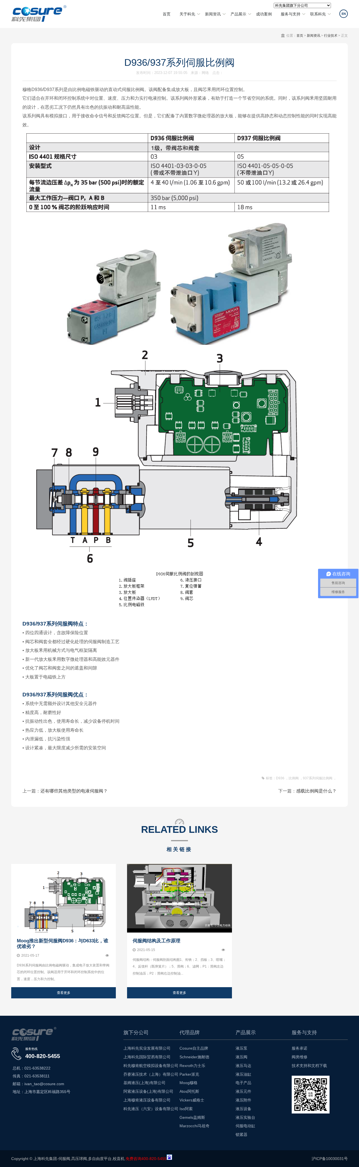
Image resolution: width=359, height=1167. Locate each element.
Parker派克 (189, 1074)
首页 (167, 14)
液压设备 (243, 1108)
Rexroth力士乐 (192, 1065)
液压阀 (241, 1057)
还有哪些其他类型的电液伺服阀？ (74, 791)
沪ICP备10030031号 (330, 1158)
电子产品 (243, 1082)
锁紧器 (241, 1134)
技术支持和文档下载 (309, 1065)
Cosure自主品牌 (194, 1048)
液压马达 (243, 1065)
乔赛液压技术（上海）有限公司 (150, 1074)
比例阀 (294, 778)
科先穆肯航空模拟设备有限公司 (150, 1065)
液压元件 (243, 1091)
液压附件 (243, 1100)
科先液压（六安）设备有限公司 (150, 1108)
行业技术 (330, 36)
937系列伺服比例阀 (317, 778)
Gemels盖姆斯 (192, 1117)
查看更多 (63, 993)
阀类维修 (299, 1057)
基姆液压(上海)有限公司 (144, 1082)
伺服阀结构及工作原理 (156, 940)
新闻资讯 (213, 14)
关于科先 (187, 14)
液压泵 (241, 1048)
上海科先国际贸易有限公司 (147, 1057)
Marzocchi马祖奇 (195, 1126)
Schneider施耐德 (194, 1057)
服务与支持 (290, 14)
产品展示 (238, 14)
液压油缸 (243, 1074)
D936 (280, 778)
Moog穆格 (188, 1082)
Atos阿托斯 (189, 1091)
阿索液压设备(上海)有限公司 (148, 1091)
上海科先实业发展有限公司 (147, 1048)
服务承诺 (299, 1048)
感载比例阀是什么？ (316, 791)
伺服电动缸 (245, 1126)
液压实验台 (245, 1117)
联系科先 (318, 14)
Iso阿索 (186, 1108)
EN (344, 13)
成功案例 (264, 14)
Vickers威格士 (192, 1100)
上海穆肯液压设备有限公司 (147, 1100)
